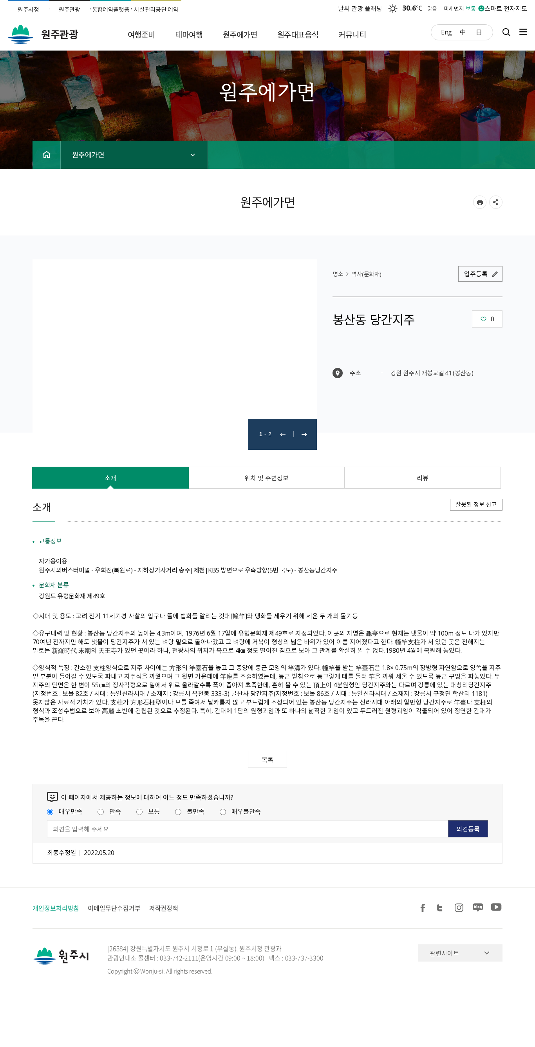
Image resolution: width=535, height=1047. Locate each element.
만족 (115, 811)
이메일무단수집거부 (114, 908)
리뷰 (422, 477)
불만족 (195, 811)
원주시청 (28, 9)
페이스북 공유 (424, 908)
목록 (267, 759)
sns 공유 (495, 202)
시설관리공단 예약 (156, 9)
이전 (283, 434)
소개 (110, 477)
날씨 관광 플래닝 (360, 8)
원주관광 (69, 9)
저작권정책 (164, 908)
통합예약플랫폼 (111, 9)
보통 (154, 811)
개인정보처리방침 (56, 908)
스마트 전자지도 (505, 8)
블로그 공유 (478, 908)
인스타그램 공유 (460, 908)
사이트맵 (521, 32)
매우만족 (70, 811)
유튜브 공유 (496, 908)
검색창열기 (506, 32)
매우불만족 (246, 811)
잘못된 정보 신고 (476, 504)
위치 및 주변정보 (266, 477)
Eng (446, 32)
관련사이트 (444, 953)
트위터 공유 (442, 908)
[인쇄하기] (479, 202)
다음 (304, 434)
